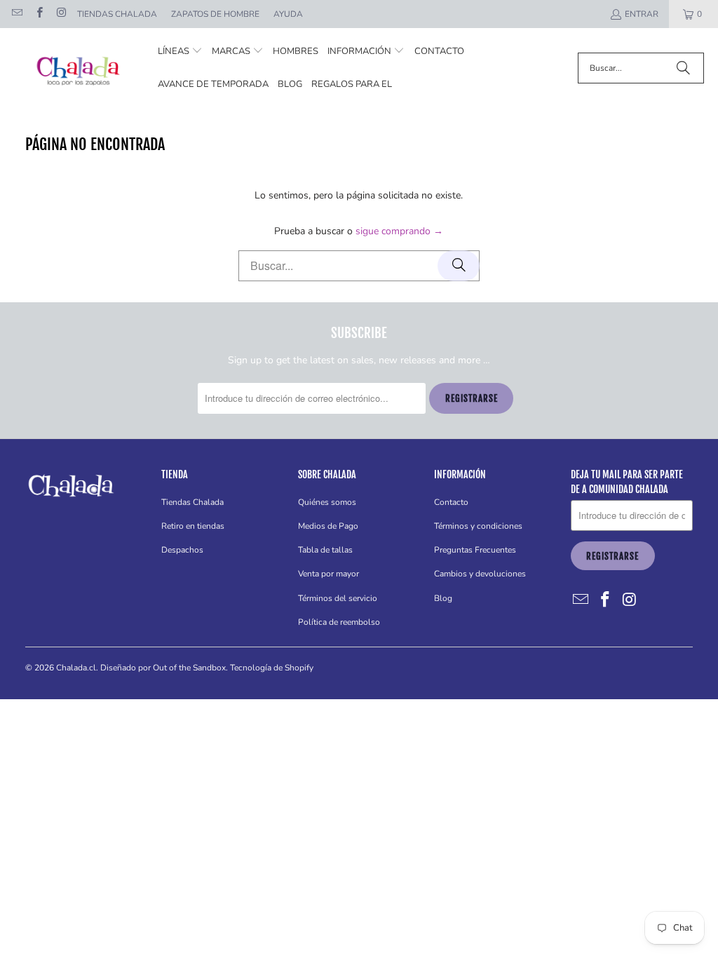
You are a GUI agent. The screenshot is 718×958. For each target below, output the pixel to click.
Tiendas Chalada (117, 14)
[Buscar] (683, 68)
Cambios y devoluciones (480, 573)
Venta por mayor (328, 573)
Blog (443, 598)
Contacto (451, 502)
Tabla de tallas (325, 549)
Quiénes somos (327, 502)
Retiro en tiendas (192, 526)
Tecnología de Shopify (271, 667)
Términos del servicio (337, 598)
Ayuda (288, 14)
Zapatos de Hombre (215, 14)
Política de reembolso (339, 622)
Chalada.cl (76, 667)
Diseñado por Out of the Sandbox (163, 667)
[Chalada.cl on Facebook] (38, 14)
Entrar (641, 14)
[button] (180, 51)
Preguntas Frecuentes (475, 549)
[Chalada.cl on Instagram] (61, 14)
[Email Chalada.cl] (16, 14)
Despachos (182, 549)
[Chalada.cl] (79, 68)
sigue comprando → (399, 231)
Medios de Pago (328, 526)
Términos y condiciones (478, 526)
